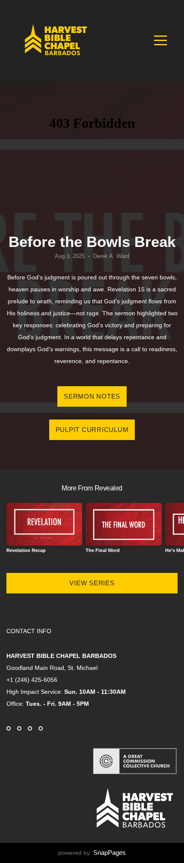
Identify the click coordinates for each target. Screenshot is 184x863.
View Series (91, 583)
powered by (92, 852)
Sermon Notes (92, 396)
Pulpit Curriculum (92, 429)
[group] (44, 531)
